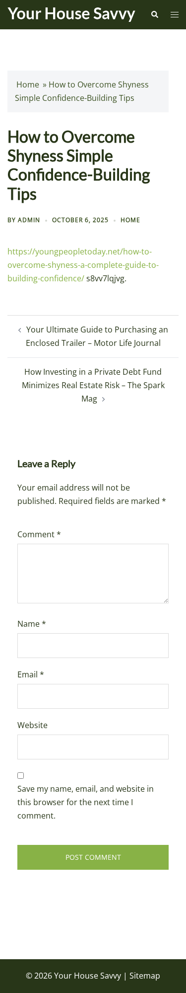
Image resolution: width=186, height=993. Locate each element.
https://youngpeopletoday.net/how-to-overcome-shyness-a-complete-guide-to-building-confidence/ (83, 265)
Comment (39, 534)
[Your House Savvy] (71, 13)
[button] (154, 14)
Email (30, 674)
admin (29, 220)
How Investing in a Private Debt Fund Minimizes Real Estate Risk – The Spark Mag (93, 385)
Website (32, 725)
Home (27, 84)
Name (31, 623)
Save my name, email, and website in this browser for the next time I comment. (85, 802)
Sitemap (144, 975)
